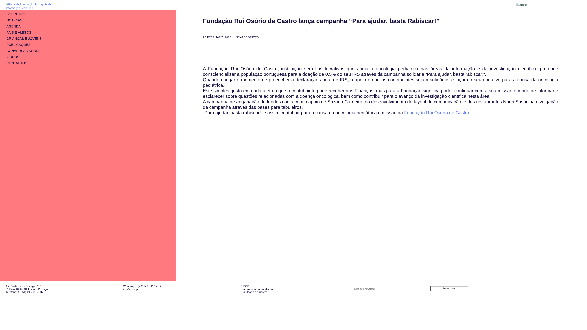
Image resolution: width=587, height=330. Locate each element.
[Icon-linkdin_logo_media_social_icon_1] (565, 284)
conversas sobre (23, 51)
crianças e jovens (24, 38)
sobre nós (16, 14)
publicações (18, 45)
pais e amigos (18, 32)
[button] (566, 4)
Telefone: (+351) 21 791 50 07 (24, 292)
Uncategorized (246, 37)
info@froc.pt (131, 289)
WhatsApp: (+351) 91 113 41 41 (143, 286)
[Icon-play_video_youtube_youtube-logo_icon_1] (581, 284)
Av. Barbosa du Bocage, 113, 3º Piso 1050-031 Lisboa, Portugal (27, 288)
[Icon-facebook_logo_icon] (573, 284)
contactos (16, 63)
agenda (13, 26)
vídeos (12, 57)
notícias (14, 20)
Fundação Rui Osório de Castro (436, 112)
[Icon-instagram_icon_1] (556, 284)
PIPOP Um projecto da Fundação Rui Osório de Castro (257, 289)
